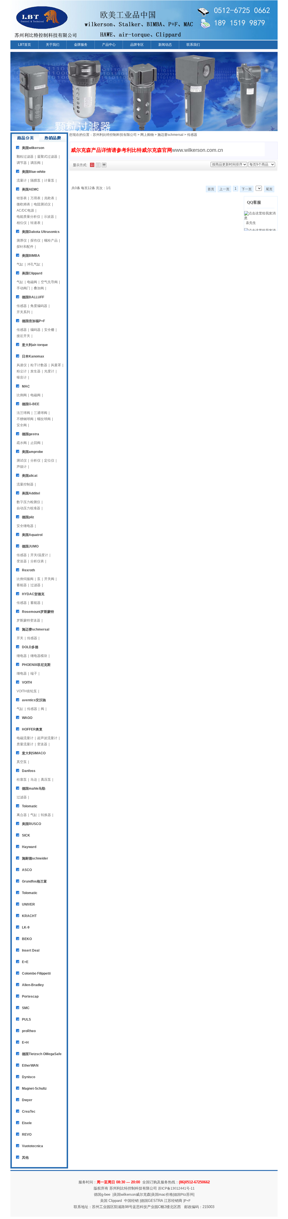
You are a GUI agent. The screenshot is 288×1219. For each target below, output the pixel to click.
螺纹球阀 (44, 419)
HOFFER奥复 (32, 729)
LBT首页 (24, 45)
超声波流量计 (47, 738)
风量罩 (56, 365)
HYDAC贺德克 (33, 594)
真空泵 (22, 762)
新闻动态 (165, 45)
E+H (25, 1042)
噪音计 (22, 377)
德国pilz (28, 517)
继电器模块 (38, 656)
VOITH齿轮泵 (27, 691)
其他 (25, 1158)
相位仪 (22, 223)
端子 (33, 673)
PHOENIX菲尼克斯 (36, 665)
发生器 (35, 371)
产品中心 (109, 45)
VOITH (27, 682)
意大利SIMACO (34, 753)
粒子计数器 (38, 365)
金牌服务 (80, 45)
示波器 (49, 217)
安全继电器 (25, 526)
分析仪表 (37, 561)
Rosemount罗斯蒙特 (38, 612)
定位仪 (49, 460)
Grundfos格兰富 (34, 881)
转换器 (46, 815)
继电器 (22, 656)
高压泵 (46, 780)
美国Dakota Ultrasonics (41, 232)
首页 (211, 189)
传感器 (22, 306)
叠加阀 (39, 288)
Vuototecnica (32, 1146)
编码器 (35, 330)
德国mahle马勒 (33, 788)
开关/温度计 (39, 555)
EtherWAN (30, 1065)
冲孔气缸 (33, 264)
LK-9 (26, 927)
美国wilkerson (33, 148)
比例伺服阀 (25, 579)
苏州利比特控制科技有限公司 (115, 135)
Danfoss (28, 771)
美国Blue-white (34, 172)
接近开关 (23, 336)
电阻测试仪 (42, 204)
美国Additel (31, 493)
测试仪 (22, 460)
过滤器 (35, 585)
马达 (33, 780)
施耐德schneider (35, 858)
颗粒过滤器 (25, 157)
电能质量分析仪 (28, 217)
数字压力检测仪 (28, 502)
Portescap (30, 996)
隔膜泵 (35, 180)
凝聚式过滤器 (47, 157)
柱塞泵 (22, 780)
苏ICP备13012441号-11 (176, 1188)
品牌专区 (137, 45)
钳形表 (22, 198)
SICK (26, 835)
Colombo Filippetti (36, 973)
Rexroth (28, 570)
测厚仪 (22, 240)
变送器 (22, 561)
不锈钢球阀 (25, 419)
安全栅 (49, 330)
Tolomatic (29, 806)
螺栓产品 (51, 240)
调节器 (22, 163)
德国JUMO (30, 546)
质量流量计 (25, 744)
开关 (20, 638)
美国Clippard (32, 273)
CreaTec (28, 1111)
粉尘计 (22, 371)
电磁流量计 (25, 738)
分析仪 (35, 460)
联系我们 (193, 45)
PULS (26, 1019)
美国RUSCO (31, 824)
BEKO (27, 939)
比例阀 (22, 395)
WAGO (27, 718)
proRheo (29, 1031)
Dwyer (27, 1100)
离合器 (22, 815)
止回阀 (35, 443)
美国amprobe (32, 452)
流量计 (22, 180)
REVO (27, 1134)
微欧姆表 (23, 204)
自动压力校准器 (28, 508)
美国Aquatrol (32, 535)
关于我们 (52, 45)
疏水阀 (22, 443)
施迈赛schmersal (35, 629)
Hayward (29, 847)
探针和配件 (25, 247)
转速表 (35, 223)
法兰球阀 (23, 413)
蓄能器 (22, 585)
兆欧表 (49, 198)
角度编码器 (38, 306)
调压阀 (35, 163)
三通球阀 (40, 413)
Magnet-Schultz (34, 1088)
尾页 (269, 189)
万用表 (35, 198)
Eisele (27, 1123)
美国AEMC (30, 189)
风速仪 (22, 365)
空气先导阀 (49, 282)
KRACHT (29, 916)
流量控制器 (25, 484)
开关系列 (23, 312)
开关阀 (49, 579)
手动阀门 (23, 288)
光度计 (49, 371)
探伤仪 (35, 240)
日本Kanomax (33, 356)
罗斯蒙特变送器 (28, 620)
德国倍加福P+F (33, 321)
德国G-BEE (30, 404)
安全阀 (22, 425)
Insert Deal (30, 950)
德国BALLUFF (33, 297)
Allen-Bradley (33, 985)
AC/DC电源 (25, 210)
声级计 (22, 467)
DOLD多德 (30, 647)
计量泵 (49, 180)
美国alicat (29, 476)
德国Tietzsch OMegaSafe (42, 1054)
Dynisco (28, 1077)
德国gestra (30, 434)
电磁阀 (32, 282)
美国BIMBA (31, 256)
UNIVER (28, 904)
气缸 (20, 264)
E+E (25, 962)
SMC (26, 1008)
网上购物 (147, 135)
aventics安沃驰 (34, 700)
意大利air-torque (35, 345)
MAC (26, 386)
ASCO (27, 870)
